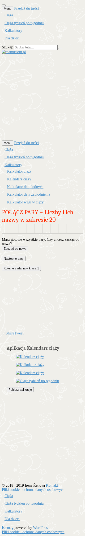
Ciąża (8, 15)
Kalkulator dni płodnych (25, 187)
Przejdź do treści (26, 8)
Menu (7, 8)
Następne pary (14, 258)
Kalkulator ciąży (19, 171)
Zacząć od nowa (15, 248)
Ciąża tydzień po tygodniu (24, 23)
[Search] (60, 48)
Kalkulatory (13, 30)
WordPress (41, 528)
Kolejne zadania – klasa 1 (21, 268)
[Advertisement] (42, 97)
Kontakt (52, 485)
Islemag (7, 528)
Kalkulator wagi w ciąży (25, 202)
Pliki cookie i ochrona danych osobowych (33, 490)
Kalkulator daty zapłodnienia (28, 194)
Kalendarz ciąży (19, 179)
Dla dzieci (12, 38)
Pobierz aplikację (20, 389)
